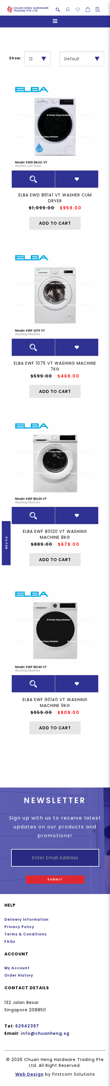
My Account (17, 967)
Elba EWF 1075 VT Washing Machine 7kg (55, 366)
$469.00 (68, 376)
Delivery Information (26, 919)
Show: (15, 58)
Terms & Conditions (25, 934)
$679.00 (68, 544)
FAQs (9, 941)
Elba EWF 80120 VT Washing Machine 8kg (55, 534)
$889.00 (42, 544)
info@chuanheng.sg (45, 1033)
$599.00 (41, 376)
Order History (18, 975)
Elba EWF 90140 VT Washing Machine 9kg (55, 702)
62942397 (27, 1026)
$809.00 (68, 712)
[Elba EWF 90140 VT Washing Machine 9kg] (55, 631)
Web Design (29, 1074)
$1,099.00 (42, 208)
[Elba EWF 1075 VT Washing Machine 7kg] (55, 295)
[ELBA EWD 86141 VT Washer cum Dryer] (55, 127)
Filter (6, 543)
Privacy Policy (19, 926)
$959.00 (71, 208)
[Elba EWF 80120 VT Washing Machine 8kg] (55, 463)
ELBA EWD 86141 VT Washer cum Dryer (55, 198)
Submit (55, 879)
